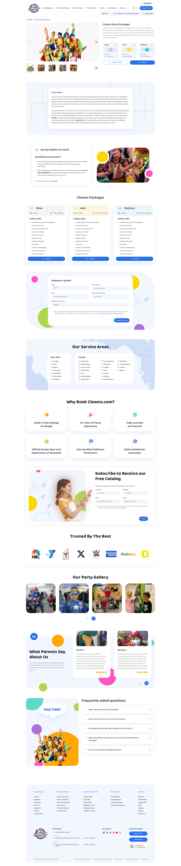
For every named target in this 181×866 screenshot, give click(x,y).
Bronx (55, 364)
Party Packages (38, 792)
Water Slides (88, 802)
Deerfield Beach (86, 376)
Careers (140, 811)
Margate (106, 367)
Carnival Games (116, 799)
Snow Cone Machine (63, 802)
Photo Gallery (142, 799)
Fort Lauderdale (108, 361)
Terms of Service (106, 313)
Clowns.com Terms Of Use (82, 859)
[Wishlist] (138, 8)
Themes (36, 811)
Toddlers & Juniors (89, 811)
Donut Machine (62, 811)
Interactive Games (117, 802)
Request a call (138, 833)
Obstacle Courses (89, 805)
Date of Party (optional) (98, 293)
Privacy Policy (118, 313)
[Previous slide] (29, 42)
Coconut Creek (85, 367)
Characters (37, 802)
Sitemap (144, 859)
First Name (98, 489)
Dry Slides (87, 799)
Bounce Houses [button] (77, 8)
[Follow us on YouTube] (116, 833)
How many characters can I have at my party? (107, 719)
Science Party (38, 814)
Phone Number (96, 285)
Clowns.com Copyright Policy (102, 859)
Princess (36, 805)
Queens (55, 367)
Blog (139, 805)
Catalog (140, 808)
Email (53, 293)
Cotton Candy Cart (63, 797)
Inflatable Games (89, 808)
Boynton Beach (86, 364)
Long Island (56, 370)
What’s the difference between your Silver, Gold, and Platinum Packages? (114, 739)
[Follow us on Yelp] (120, 833)
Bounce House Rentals (90, 792)
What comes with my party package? (103, 709)
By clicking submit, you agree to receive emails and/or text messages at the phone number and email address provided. (123, 507)
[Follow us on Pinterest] (113, 833)
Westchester (57, 373)
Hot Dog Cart (61, 805)
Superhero (37, 808)
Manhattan (56, 379)
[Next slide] (96, 42)
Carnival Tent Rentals (118, 805)
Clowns (36, 797)
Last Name (126, 489)
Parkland (106, 376)
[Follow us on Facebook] (103, 833)
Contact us (122, 8)
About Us (141, 797)
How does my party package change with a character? (111, 728)
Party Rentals (115, 792)
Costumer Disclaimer (133, 859)
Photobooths (115, 797)
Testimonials (142, 802)
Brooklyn (56, 361)
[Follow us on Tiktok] (110, 833)
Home (30, 20)
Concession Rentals (63, 8)
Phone (124, 498)
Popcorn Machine (62, 799)
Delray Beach (85, 379)
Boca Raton (84, 361)
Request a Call (146, 8)
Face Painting (111, 8)
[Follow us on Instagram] (107, 833)
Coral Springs (85, 370)
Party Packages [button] (47, 8)
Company (141, 792)
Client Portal (147, 3)
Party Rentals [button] (91, 8)
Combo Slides (88, 797)
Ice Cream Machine (63, 808)
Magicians (37, 799)
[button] (41, 68)
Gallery (102, 8)
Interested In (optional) (58, 301)
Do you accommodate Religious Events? (105, 750)
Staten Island (57, 376)
